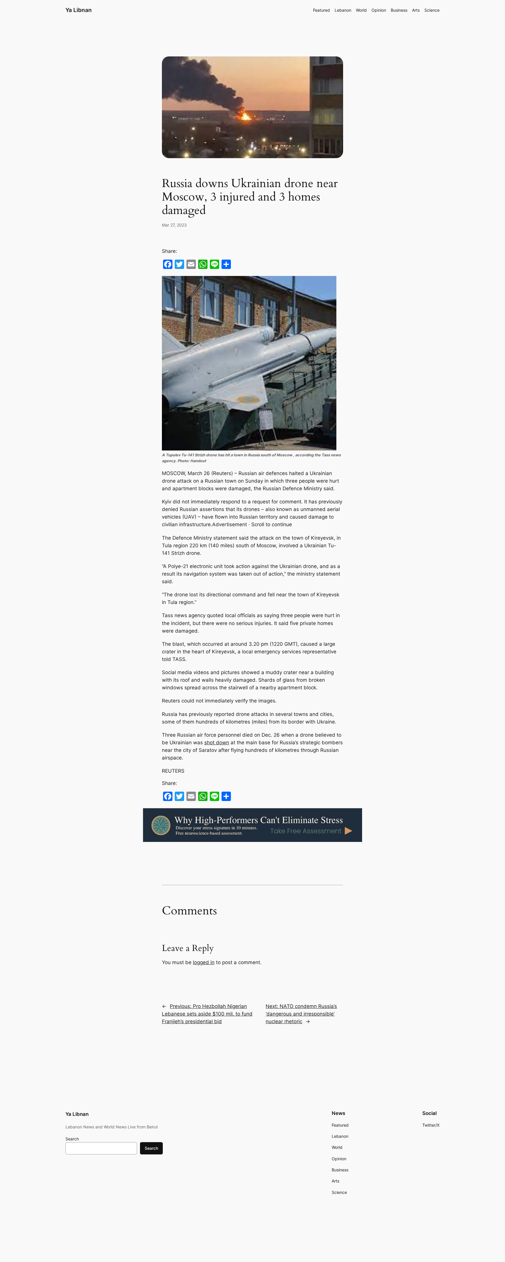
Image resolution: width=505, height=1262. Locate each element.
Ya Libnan (78, 9)
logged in (204, 962)
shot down (216, 742)
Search (72, 1138)
